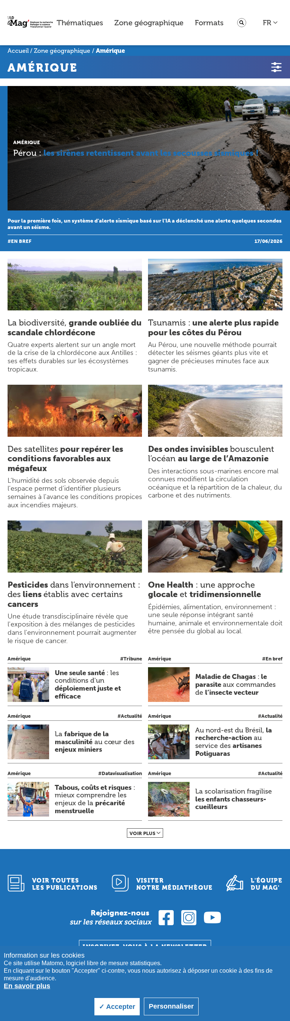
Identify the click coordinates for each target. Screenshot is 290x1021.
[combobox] (270, 22)
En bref (21, 241)
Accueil (18, 50)
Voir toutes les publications (65, 884)
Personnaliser (171, 1006)
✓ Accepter (117, 1006)
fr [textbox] (267, 22)
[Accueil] (30, 22)
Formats (209, 22)
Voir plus (143, 833)
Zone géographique (149, 22)
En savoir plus (27, 986)
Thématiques (80, 22)
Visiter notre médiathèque (174, 884)
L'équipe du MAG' (266, 884)
